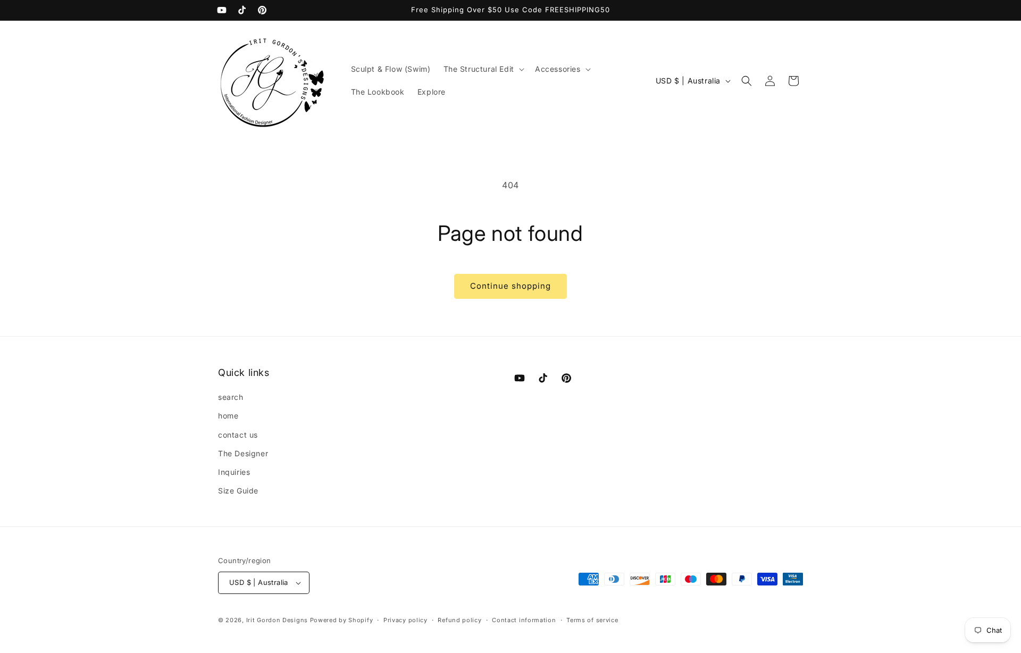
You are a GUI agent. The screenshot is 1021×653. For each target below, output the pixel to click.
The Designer (243, 453)
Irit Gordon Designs (278, 620)
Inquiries (234, 471)
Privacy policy (405, 620)
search (231, 396)
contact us (238, 434)
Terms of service (592, 620)
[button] (483, 69)
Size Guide (238, 490)
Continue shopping (510, 286)
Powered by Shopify (341, 620)
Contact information (524, 620)
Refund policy (459, 620)
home (228, 415)
